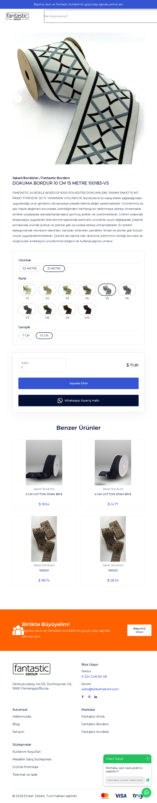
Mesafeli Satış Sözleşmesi (32, 759)
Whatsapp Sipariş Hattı (82, 400)
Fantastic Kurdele (95, 732)
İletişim (18, 732)
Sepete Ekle (79, 383)
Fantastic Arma (93, 716)
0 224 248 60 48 (94, 676)
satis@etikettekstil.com (100, 689)
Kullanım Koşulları (26, 752)
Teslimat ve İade (25, 774)
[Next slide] (139, 98)
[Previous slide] (18, 98)
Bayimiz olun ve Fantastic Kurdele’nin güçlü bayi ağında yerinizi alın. (78, 4)
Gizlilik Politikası (25, 767)
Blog (16, 724)
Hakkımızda (21, 716)
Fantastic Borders (55, 178)
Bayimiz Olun (139, 630)
